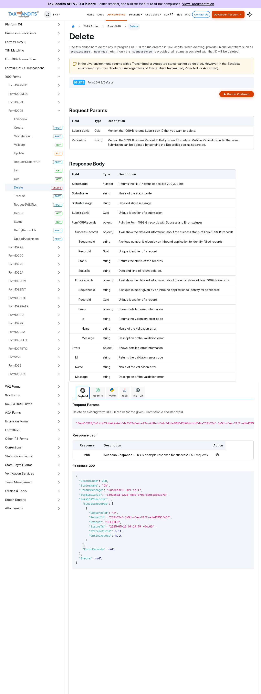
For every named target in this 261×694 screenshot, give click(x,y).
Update (19, 153)
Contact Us (201, 14)
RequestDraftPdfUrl (27, 161)
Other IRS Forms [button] (16, 439)
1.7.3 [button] (55, 14)
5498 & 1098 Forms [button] (18, 404)
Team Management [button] (18, 482)
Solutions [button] (134, 14)
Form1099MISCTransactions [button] (24, 68)
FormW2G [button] (15, 357)
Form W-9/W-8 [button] (15, 42)
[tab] (83, 393)
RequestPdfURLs (25, 204)
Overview (20, 119)
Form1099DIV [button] (17, 281)
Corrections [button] (13, 447)
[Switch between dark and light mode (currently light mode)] (249, 14)
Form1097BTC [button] (18, 348)
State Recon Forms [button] (18, 456)
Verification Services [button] (19, 473)
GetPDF (19, 213)
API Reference (116, 14)
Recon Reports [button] (15, 500)
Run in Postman (238, 94)
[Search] (47, 14)
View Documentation (198, 4)
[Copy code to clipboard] (244, 422)
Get (16, 179)
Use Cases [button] (152, 14)
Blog (179, 14)
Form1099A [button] (16, 272)
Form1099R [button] (16, 323)
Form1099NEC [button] (18, 85)
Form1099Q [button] (16, 315)
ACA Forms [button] (13, 412)
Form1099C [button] (16, 255)
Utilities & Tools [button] (16, 491)
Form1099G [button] (16, 247)
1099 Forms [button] (13, 77)
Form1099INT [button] (17, 289)
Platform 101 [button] (13, 24)
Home (90, 14)
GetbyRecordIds (25, 230)
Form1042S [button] (12, 430)
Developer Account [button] (226, 14)
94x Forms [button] (12, 395)
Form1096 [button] (15, 365)
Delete (18, 187)
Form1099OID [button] (17, 298)
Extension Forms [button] (16, 421)
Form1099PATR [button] (19, 306)
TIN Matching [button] (14, 50)
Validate (19, 144)
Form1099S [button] (16, 264)
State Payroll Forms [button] (18, 465)
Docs (100, 14)
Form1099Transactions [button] (20, 59)
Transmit (19, 196)
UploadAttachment (26, 238)
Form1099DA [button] (17, 374)
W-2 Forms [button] (12, 386)
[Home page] (73, 26)
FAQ (187, 14)
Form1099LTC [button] (18, 340)
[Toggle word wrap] (237, 422)
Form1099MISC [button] (18, 93)
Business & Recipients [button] (20, 33)
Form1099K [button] (16, 102)
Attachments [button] (14, 508)
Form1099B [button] (16, 110)
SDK (166, 14)
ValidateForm (22, 136)
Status (18, 221)
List (16, 170)
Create (18, 127)
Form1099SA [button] (17, 331)
